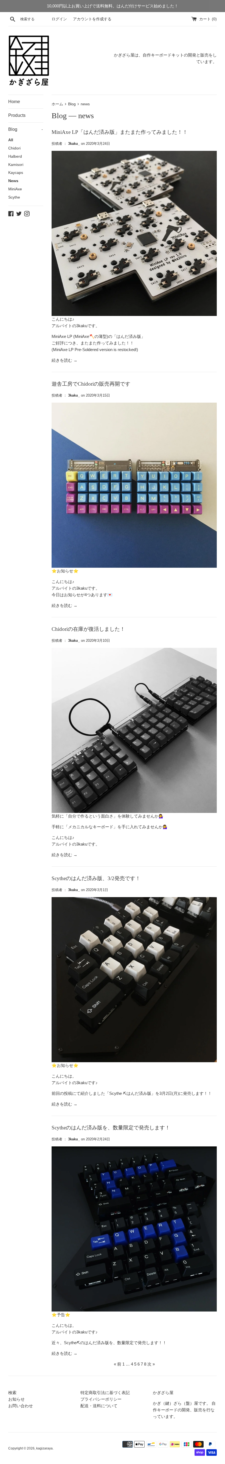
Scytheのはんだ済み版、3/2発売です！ (96, 878)
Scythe (14, 197)
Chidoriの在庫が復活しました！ (88, 629)
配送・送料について (98, 1405)
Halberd (15, 156)
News (13, 181)
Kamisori (15, 165)
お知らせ (16, 1399)
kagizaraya (44, 1448)
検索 (12, 1392)
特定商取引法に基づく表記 (105, 1392)
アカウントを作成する (92, 19)
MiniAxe (15, 189)
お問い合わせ (20, 1405)
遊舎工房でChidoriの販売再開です (91, 384)
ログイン (59, 19)
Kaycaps (15, 173)
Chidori (14, 148)
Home (14, 101)
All (10, 140)
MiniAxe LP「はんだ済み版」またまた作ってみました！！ (120, 132)
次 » (151, 1364)
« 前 (117, 1364)
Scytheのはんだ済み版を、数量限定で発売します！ (111, 1127)
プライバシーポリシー (101, 1399)
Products (17, 115)
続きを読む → (64, 360)
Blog (25, 129)
